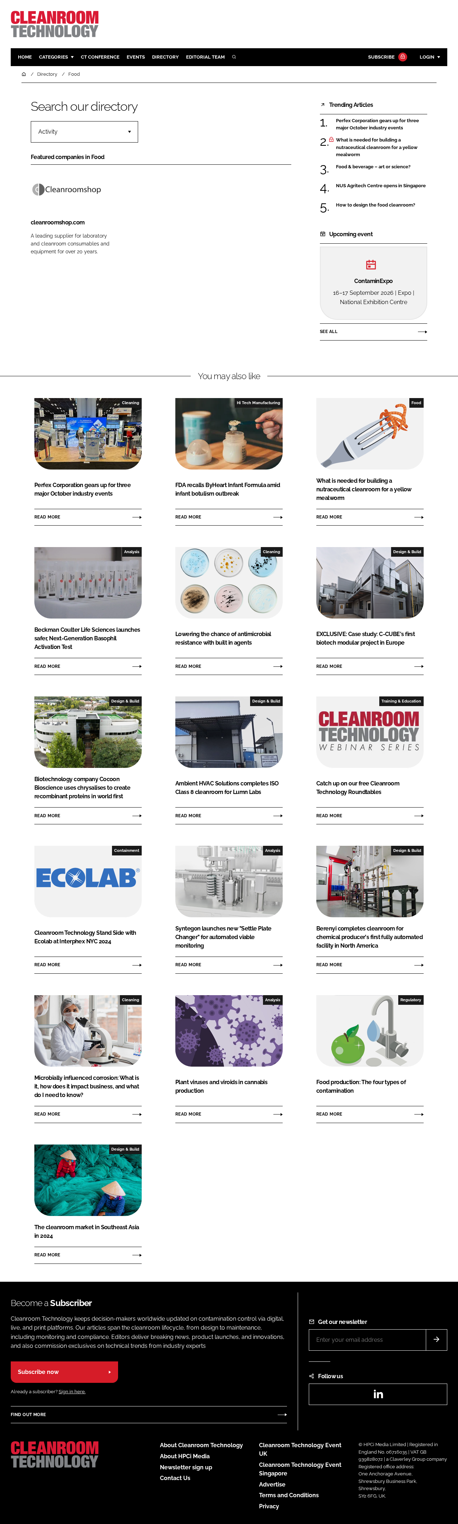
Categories (53, 57)
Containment (126, 850)
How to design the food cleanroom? (375, 205)
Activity (48, 131)
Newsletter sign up (186, 1467)
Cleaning (130, 403)
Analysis (131, 552)
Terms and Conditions (289, 1495)
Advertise (272, 1484)
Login (427, 57)
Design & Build (407, 552)
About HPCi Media (185, 1456)
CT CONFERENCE (100, 57)
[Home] (24, 74)
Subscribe (381, 57)
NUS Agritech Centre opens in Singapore (381, 185)
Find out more (28, 1414)
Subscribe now (38, 1372)
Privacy (269, 1506)
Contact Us (175, 1478)
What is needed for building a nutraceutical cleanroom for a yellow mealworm (377, 146)
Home (25, 57)
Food (416, 403)
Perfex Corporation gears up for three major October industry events (377, 123)
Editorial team (205, 57)
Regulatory (410, 1000)
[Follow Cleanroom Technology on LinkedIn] (378, 1396)
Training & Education (401, 701)
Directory (165, 57)
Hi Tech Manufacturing (258, 403)
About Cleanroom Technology (201, 1445)
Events (136, 57)
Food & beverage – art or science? (373, 166)
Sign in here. (72, 1391)
